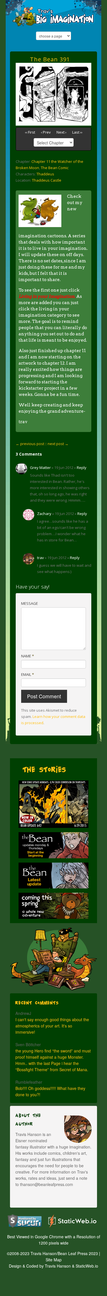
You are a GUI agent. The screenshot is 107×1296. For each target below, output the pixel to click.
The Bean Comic (54, 167)
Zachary (44, 513)
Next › (61, 132)
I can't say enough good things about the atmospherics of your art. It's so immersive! (52, 1026)
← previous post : (31, 443)
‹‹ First (30, 132)
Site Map (54, 1259)
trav (40, 557)
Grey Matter (40, 467)
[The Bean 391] (53, 65)
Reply (81, 467)
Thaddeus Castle (46, 180)
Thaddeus (45, 173)
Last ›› (77, 132)
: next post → (57, 443)
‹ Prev (46, 132)
